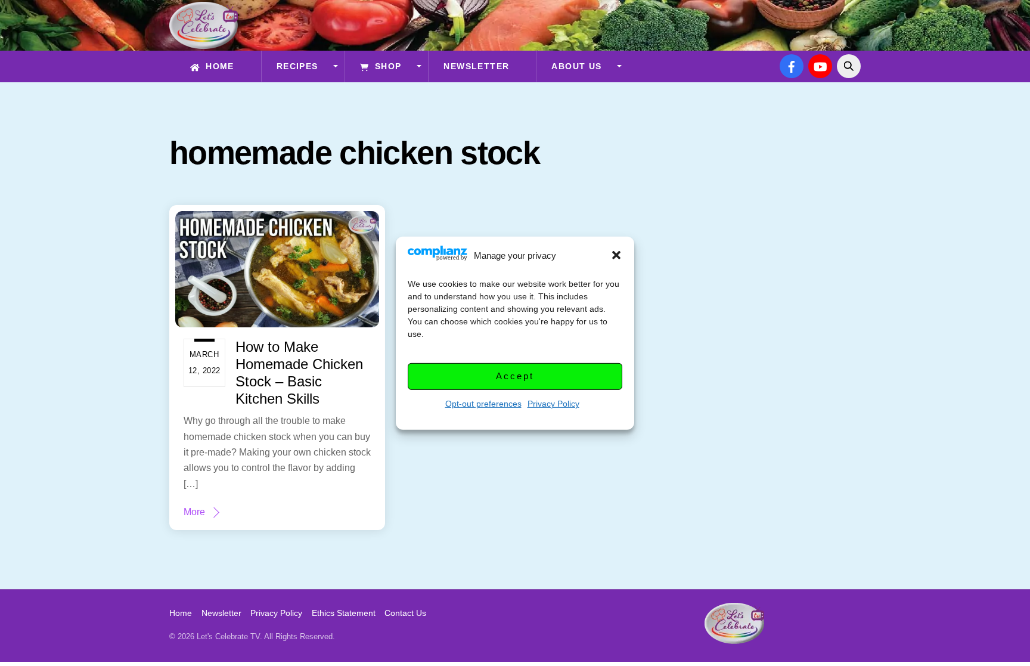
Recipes (297, 66)
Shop (386, 66)
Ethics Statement (344, 613)
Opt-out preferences (483, 403)
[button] (616, 255)
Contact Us (405, 613)
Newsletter (476, 66)
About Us (576, 66)
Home (218, 66)
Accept (514, 376)
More (194, 512)
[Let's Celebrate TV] (203, 43)
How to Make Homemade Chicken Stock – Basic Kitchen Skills (299, 372)
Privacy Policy (553, 403)
